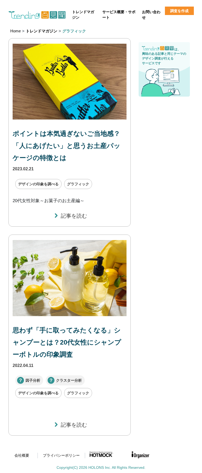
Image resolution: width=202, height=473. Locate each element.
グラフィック (78, 184)
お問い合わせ (151, 14)
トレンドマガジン (83, 14)
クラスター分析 (69, 380)
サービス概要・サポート (118, 14)
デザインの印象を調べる (38, 184)
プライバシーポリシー (61, 455)
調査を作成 (179, 11)
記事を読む (74, 216)
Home (15, 31)
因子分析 (33, 380)
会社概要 (21, 455)
